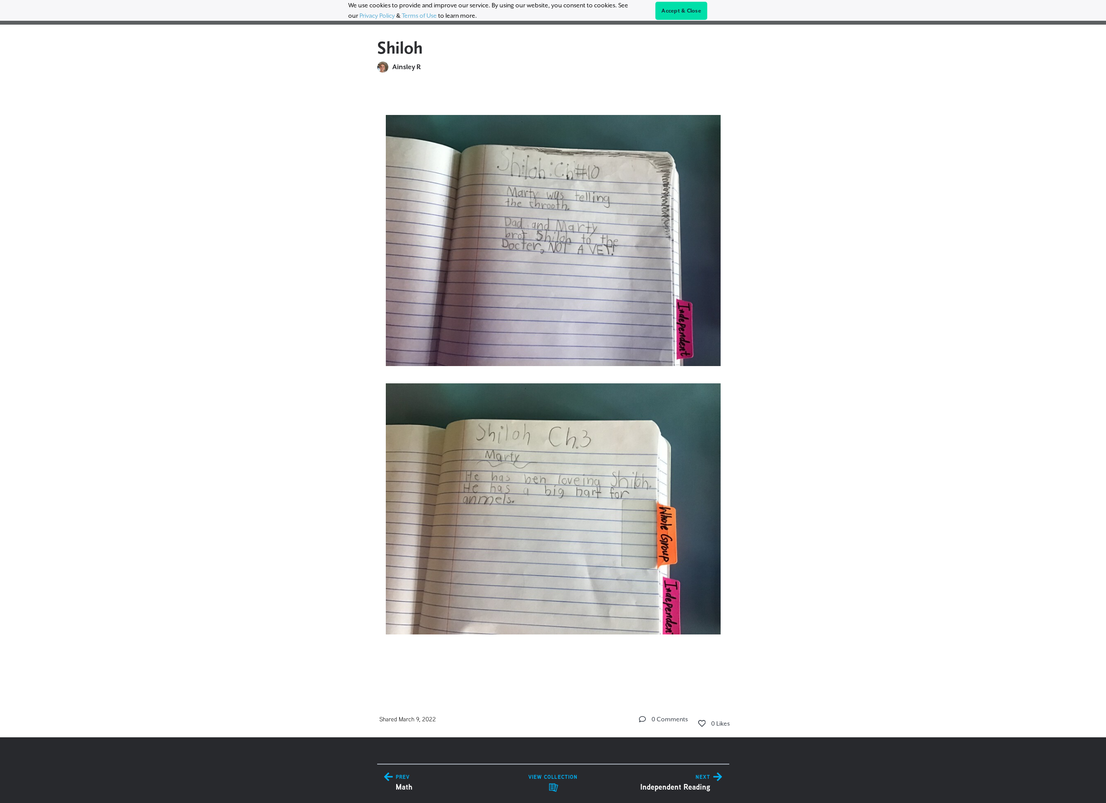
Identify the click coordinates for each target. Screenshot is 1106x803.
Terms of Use (419, 15)
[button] (642, 719)
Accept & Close (681, 11)
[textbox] (553, 384)
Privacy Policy (377, 15)
